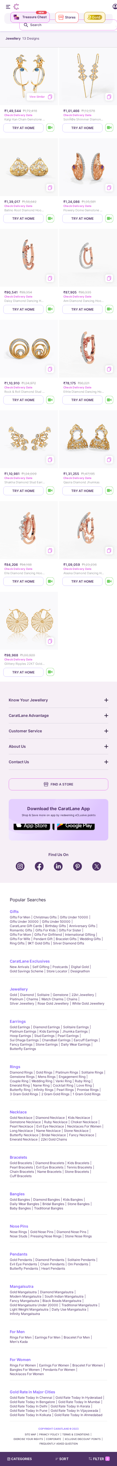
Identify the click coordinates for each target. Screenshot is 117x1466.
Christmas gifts (45, 917)
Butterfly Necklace (24, 1135)
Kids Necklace (79, 1118)
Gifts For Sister (70, 930)
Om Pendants (78, 1264)
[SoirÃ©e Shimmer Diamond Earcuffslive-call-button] (109, 128)
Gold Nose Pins (41, 1232)
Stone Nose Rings (78, 1236)
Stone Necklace (76, 1131)
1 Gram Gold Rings (86, 1094)
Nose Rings (18, 1232)
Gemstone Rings (22, 1077)
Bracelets (18, 1157)
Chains (72, 999)
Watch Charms (52, 999)
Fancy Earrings (21, 1044)
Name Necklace (48, 1131)
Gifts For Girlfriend (48, 934)
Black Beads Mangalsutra (61, 1301)
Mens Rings (47, 1077)
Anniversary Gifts (82, 926)
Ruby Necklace (55, 1122)
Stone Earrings (47, 1044)
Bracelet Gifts (66, 939)
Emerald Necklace (24, 1139)
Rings (15, 1066)
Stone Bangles (78, 1204)
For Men (17, 1331)
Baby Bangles (20, 1208)
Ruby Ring (82, 1081)
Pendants (18, 1254)
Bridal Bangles (53, 1204)
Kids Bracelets (78, 1163)
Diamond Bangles (46, 1199)
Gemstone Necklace (25, 1122)
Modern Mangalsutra (25, 1296)
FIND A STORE (62, 784)
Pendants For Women (59, 1370)
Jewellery (19, 989)
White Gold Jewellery (88, 1003)
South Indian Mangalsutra (64, 1296)
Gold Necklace (21, 1118)
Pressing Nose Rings (45, 1236)
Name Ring (41, 1085)
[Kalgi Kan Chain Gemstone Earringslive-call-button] (50, 128)
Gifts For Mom (20, 934)
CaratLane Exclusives (30, 961)
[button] (64, 1459)
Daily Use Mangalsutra (69, 1309)
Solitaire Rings (92, 1072)
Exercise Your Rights (28, 1439)
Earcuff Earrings (86, 1040)
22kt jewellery (83, 995)
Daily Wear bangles (24, 1204)
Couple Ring (19, 1081)
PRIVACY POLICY (49, 1434)
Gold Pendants (21, 1260)
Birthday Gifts (55, 926)
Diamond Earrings (46, 1027)
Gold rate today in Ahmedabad (78, 1415)
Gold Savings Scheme (26, 971)
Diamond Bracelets (49, 1163)
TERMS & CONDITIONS (76, 1434)
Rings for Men (21, 1337)
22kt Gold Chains (54, 1139)
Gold (13, 995)
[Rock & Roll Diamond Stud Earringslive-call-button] (50, 400)
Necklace (18, 1112)
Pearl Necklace (21, 1126)
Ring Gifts (17, 943)
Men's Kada (19, 1342)
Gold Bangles (20, 1199)
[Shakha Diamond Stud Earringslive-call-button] (50, 491)
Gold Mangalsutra (23, 1292)
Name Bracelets (49, 1172)
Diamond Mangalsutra (56, 1292)
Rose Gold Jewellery (53, 1003)
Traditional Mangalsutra (79, 1305)
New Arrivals (19, 967)
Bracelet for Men (77, 1337)
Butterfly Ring (20, 1090)
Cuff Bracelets (21, 1176)
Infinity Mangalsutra (25, 1314)
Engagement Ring (72, 1077)
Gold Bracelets (21, 1163)
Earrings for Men (47, 1337)
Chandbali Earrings (56, 1040)
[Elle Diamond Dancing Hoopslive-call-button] (50, 581)
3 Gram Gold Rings (24, 1094)
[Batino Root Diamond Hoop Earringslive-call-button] (50, 218)
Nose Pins (19, 1226)
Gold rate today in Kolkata (30, 1415)
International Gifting (80, 934)
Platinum (16, 999)
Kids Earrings (49, 1031)
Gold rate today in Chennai (31, 1397)
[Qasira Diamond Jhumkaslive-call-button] (109, 491)
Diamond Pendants (49, 1260)
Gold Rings (44, 1072)
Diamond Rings (21, 1072)
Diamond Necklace (50, 1118)
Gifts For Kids (45, 930)
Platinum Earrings (23, 1031)
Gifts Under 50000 (56, 921)
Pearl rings (65, 1090)
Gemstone (60, 995)
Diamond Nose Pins (71, 1232)
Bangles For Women (25, 1370)
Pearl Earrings (68, 1036)
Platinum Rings (67, 1072)
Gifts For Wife (20, 939)
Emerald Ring (20, 1085)
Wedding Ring (42, 1081)
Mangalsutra (21, 1286)
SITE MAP (30, 1434)
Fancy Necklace (81, 1135)
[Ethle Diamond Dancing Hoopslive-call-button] (109, 400)
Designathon (80, 971)
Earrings (18, 1021)
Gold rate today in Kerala (70, 1406)
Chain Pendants (52, 1264)
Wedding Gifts (90, 939)
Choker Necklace (84, 1122)
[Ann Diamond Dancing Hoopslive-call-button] (109, 309)
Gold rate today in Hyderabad (79, 1397)
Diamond (27, 995)
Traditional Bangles (48, 1208)
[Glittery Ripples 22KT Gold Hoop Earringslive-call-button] (50, 672)
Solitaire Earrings (76, 1027)
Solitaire (43, 995)
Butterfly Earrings (23, 1049)
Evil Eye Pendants (23, 1264)
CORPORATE (54, 1439)
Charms (32, 999)
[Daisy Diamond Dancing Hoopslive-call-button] (50, 309)
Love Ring (84, 1085)
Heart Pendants (53, 1268)
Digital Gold (80, 967)
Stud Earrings (44, 1036)
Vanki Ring (64, 1081)
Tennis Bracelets (79, 1167)
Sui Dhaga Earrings (24, 1040)
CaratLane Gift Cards (26, 926)
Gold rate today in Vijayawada (74, 1410)
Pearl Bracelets (21, 1167)
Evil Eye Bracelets (49, 1167)
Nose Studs (18, 1236)
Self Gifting (40, 967)
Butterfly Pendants (24, 1268)
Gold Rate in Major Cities (32, 1392)
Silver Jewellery (22, 1003)
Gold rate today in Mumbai (79, 1402)
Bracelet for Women (87, 1365)
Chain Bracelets (22, 1172)
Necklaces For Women (84, 1126)
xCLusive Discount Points (83, 1439)
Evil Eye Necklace (50, 1126)
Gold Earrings (20, 1027)
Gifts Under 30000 (24, 921)
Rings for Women (23, 1365)
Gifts (14, 911)
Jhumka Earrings (75, 1031)
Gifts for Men (20, 917)
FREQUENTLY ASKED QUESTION (58, 1443)
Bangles (17, 1194)
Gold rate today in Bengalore (32, 1402)
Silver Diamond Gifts (68, 943)
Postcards (60, 967)
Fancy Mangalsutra (24, 1301)
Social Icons (34, 830)
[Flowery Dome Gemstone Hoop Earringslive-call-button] (109, 218)
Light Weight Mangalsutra (29, 1309)
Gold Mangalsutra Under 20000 (34, 1305)
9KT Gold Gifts (39, 943)
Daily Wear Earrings (75, 1044)
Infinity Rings (43, 1090)
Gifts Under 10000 (74, 917)
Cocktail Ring (63, 1085)
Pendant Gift (43, 939)
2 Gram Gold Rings (55, 1094)
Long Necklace (21, 1131)
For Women (20, 1359)
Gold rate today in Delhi (28, 1406)
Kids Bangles (73, 1199)
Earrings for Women (54, 1365)
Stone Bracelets (77, 1172)
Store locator (57, 971)
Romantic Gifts (21, 930)
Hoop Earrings (20, 1036)
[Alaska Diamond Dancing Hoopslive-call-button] (109, 581)
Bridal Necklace (54, 1135)
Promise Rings (87, 1090)
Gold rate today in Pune (28, 1410)
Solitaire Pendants (81, 1260)
